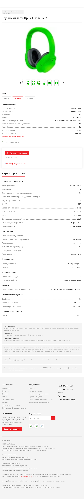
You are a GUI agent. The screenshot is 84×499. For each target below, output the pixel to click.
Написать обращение (12, 429)
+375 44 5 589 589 (65, 389)
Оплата (4, 397)
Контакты (5, 391)
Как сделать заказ (35, 391)
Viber (60, 392)
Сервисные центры (36, 397)
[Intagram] (31, 426)
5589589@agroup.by (66, 399)
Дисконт (32, 388)
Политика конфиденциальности (14, 408)
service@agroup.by (26, 477)
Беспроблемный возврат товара (41, 399)
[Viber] (36, 426)
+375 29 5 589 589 (65, 386)
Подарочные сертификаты (39, 402)
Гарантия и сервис (9, 399)
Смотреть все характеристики (13, 136)
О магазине (6, 388)
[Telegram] (42, 426)
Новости (5, 402)
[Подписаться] (53, 418)
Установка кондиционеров (39, 394)
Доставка (5, 394)
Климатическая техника (11, 405)
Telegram (62, 396)
